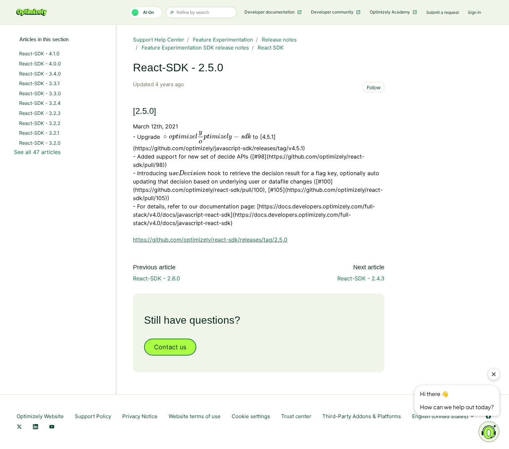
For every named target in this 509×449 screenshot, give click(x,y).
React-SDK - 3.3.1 (39, 83)
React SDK (271, 47)
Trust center (296, 416)
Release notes (279, 39)
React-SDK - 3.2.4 (40, 103)
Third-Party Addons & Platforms (361, 416)
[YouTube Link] (52, 427)
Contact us (170, 347)
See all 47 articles (37, 152)
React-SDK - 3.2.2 (39, 123)
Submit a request (442, 12)
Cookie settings (251, 416)
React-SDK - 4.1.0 (39, 53)
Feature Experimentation (223, 39)
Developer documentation (270, 12)
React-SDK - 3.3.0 (40, 93)
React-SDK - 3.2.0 (40, 143)
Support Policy (93, 416)
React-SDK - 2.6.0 (156, 278)
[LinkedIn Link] (35, 427)
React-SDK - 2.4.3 (360, 278)
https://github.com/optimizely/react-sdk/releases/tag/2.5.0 (210, 239)
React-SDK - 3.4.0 (40, 74)
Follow (374, 87)
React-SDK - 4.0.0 (40, 63)
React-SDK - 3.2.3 (40, 113)
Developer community (333, 12)
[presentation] (206, 137)
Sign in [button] (474, 12)
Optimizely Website (40, 416)
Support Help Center (158, 39)
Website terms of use (195, 416)
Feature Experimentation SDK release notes (195, 47)
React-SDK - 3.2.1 (39, 133)
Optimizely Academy (390, 12)
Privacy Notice (140, 416)
